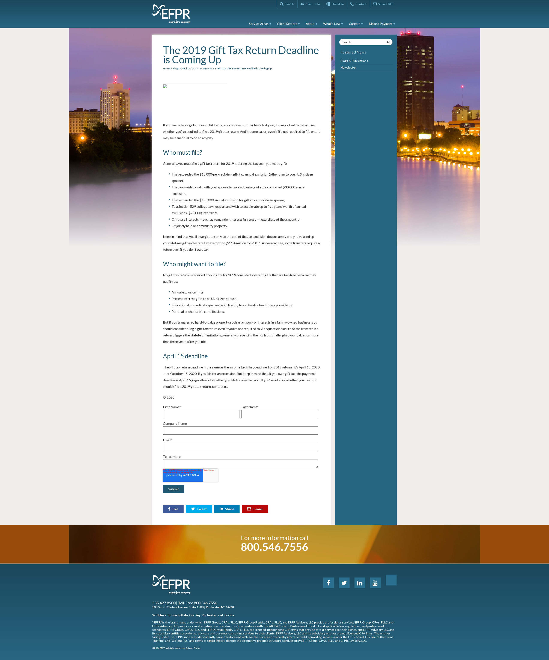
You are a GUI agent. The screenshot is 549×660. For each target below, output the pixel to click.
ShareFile (338, 4)
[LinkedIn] (359, 583)
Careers (354, 24)
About (310, 24)
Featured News (353, 52)
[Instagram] (391, 580)
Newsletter (348, 67)
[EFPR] (171, 16)
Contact (361, 4)
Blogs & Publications (354, 61)
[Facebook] (328, 583)
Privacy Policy (193, 648)
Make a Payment (380, 24)
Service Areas (258, 24)
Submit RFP (386, 4)
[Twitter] (344, 583)
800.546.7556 (274, 546)
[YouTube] (375, 583)
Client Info (313, 4)
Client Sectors (287, 24)
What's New (331, 24)
